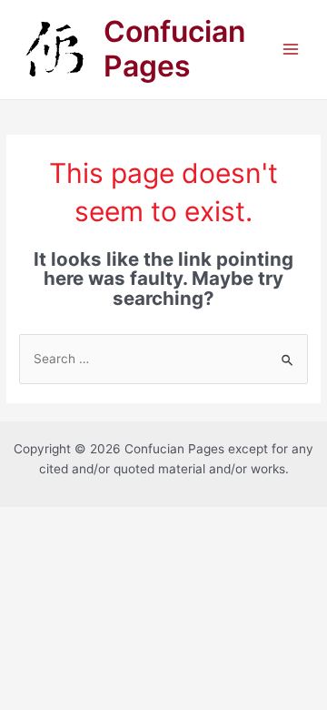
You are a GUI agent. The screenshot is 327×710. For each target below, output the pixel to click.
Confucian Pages (174, 49)
